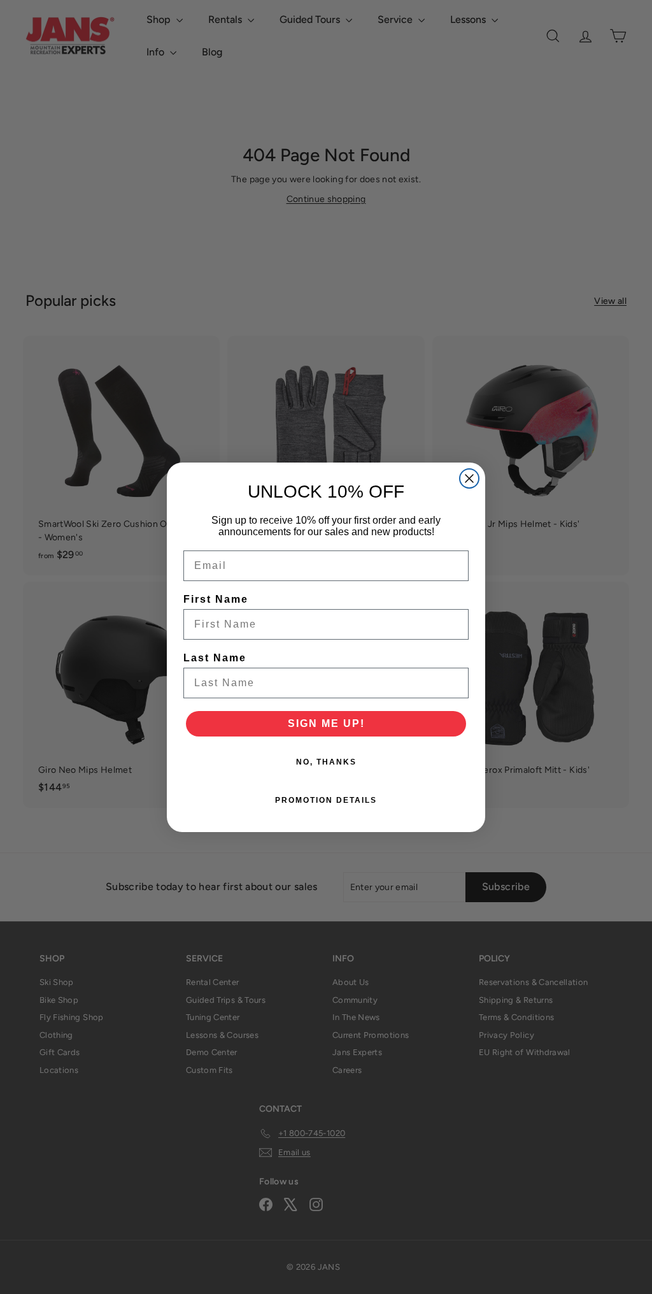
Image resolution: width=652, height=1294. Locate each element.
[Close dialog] (469, 478)
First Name (215, 599)
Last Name (214, 657)
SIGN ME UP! (326, 723)
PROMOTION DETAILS (326, 800)
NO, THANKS (326, 762)
